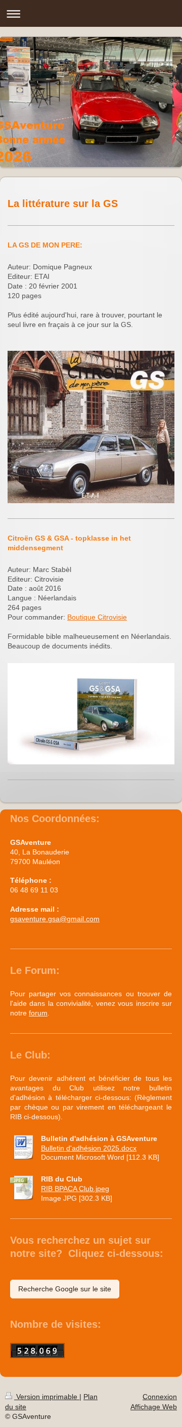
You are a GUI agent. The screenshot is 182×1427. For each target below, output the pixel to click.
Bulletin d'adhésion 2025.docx (88, 1148)
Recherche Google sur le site (64, 1289)
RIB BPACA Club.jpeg (75, 1189)
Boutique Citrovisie (97, 617)
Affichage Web (153, 1407)
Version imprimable (46, 1397)
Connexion (160, 1397)
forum (38, 1013)
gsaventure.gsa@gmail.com (55, 919)
